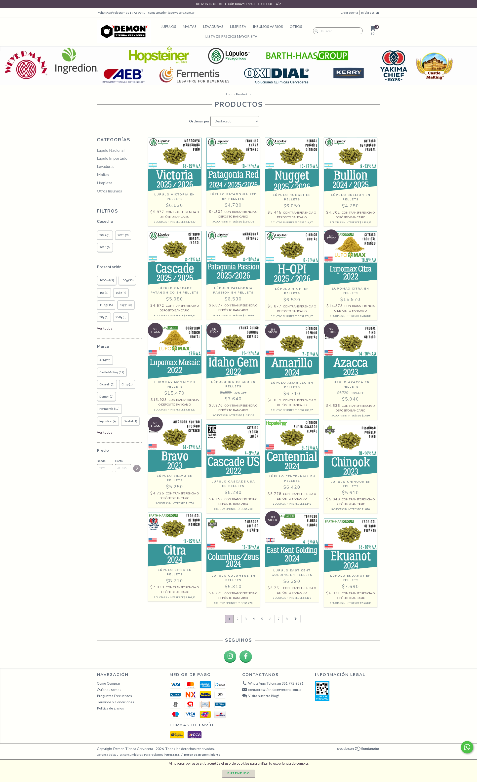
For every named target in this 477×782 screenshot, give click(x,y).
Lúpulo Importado (112, 158)
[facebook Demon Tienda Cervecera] (245, 656)
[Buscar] (315, 31)
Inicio (229, 94)
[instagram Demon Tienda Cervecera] (230, 656)
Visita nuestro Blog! (263, 696)
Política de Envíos (110, 708)
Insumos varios (268, 26)
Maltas (190, 26)
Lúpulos (168, 26)
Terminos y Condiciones (115, 702)
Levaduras (213, 26)
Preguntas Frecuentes (114, 696)
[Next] (296, 619)
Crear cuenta (349, 12)
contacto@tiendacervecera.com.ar (171, 12)
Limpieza (238, 26)
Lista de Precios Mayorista (231, 36)
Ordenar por (199, 121)
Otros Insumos (109, 190)
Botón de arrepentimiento (202, 754)
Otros (296, 26)
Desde (101, 461)
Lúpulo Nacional (110, 150)
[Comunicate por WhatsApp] (467, 747)
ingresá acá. (172, 754)
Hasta (119, 461)
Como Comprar (108, 683)
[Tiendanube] (358, 750)
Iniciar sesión (370, 12)
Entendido (238, 773)
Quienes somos (109, 689)
